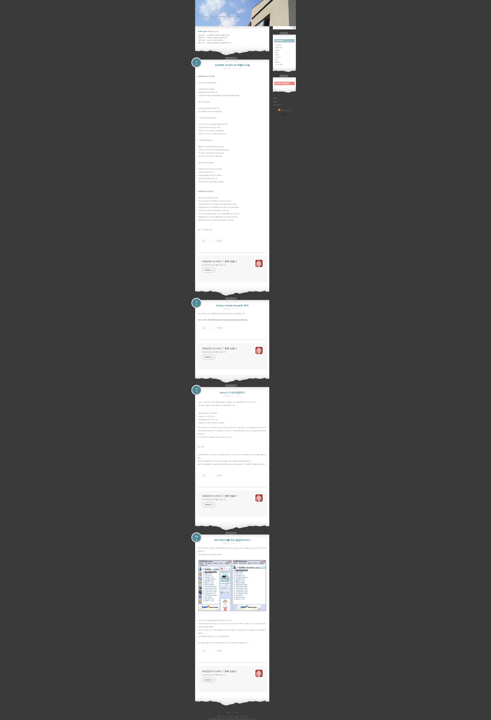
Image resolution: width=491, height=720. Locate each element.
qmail (276, 52)
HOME (206, 16)
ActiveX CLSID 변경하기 (215, 40)
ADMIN (230, 16)
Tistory (253, 719)
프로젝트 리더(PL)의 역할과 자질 (218, 35)
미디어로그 (230, 716)
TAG (212, 16)
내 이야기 (278, 57)
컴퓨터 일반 (227, 68)
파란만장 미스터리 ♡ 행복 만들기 (245, 10)
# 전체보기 (278, 45)
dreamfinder (212, 719)
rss (284, 114)
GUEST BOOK (220, 16)
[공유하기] (207, 241)
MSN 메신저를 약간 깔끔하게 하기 (218, 43)
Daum (232, 719)
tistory (284, 110)
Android (277, 50)
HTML (277, 55)
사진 (276, 60)
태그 (224, 716)
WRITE (237, 16)
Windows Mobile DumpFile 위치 (217, 38)
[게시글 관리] (210, 241)
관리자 (241, 716)
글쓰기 (246, 716)
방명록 (236, 716)
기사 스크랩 (278, 64)
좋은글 (277, 62)
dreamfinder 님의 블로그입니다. (214, 265)
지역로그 (219, 716)
